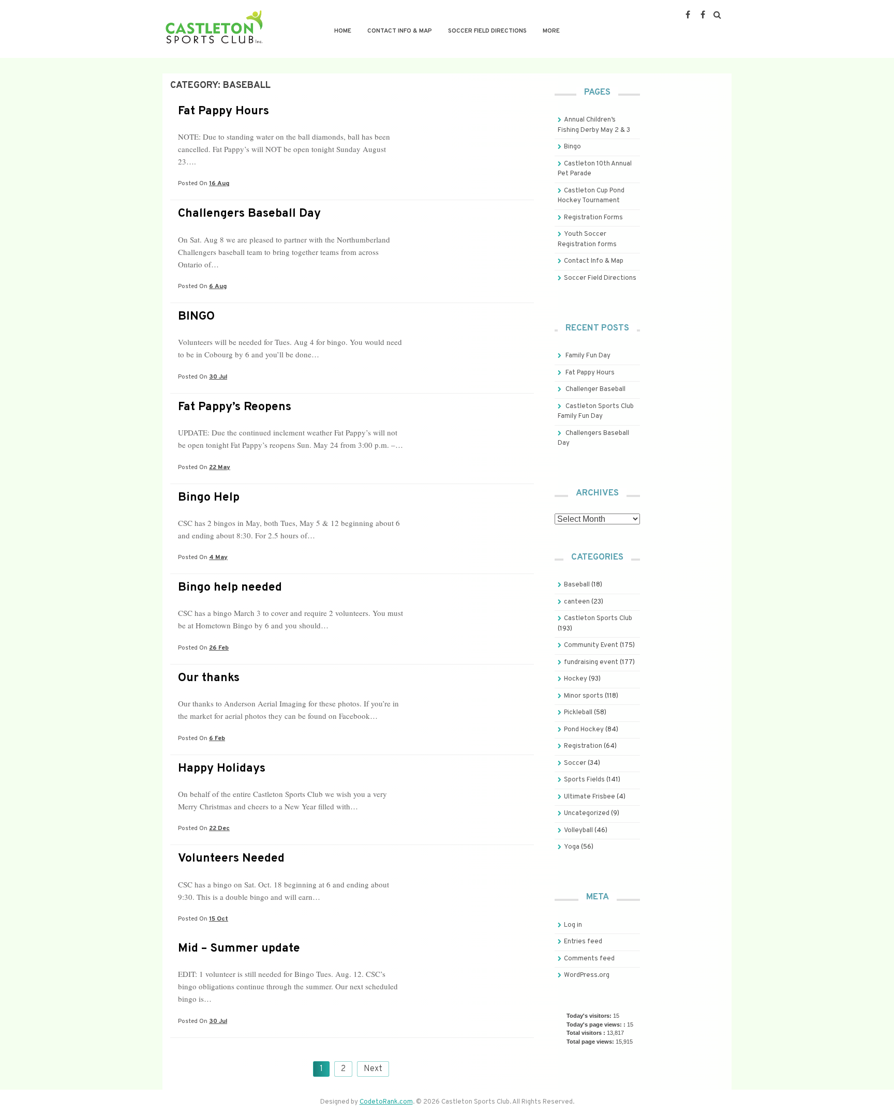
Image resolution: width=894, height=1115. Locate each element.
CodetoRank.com (386, 1102)
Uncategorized (586, 813)
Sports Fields (584, 780)
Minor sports (583, 696)
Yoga (571, 847)
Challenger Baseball (595, 389)
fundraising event (591, 662)
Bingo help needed (230, 587)
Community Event (591, 645)
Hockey (575, 679)
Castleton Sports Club (598, 618)
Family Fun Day (587, 356)
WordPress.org (586, 975)
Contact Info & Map (399, 31)
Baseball (577, 585)
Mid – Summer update (239, 948)
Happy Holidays (221, 768)
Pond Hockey (584, 730)
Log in (573, 925)
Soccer (575, 763)
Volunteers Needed (231, 858)
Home (342, 31)
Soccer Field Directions (487, 31)
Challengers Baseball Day (249, 213)
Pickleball (578, 713)
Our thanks (209, 678)
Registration (583, 746)
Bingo (572, 147)
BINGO (196, 316)
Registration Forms (593, 218)
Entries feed (583, 942)
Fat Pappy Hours (223, 111)
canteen (577, 602)
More (551, 31)
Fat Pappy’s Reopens (234, 407)
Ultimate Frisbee (589, 797)
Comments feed (589, 959)
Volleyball (578, 830)
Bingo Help (209, 497)
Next (373, 1069)
